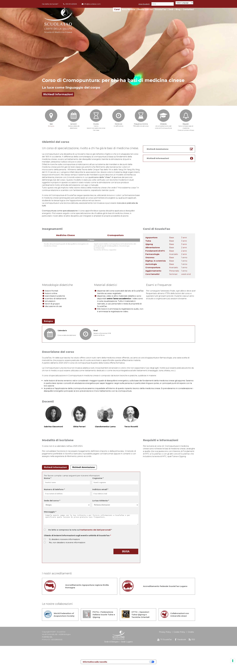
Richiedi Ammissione (83, 467)
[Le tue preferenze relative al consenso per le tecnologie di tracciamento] (232, 660)
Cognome (98, 478)
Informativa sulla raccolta (95, 662)
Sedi (170, 9)
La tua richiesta (100, 500)
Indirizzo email (100, 489)
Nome (47, 478)
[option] (118, 57)
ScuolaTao (160, 9)
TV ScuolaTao (166, 639)
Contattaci (188, 9)
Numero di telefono (54, 489)
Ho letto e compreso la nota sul (80, 530)
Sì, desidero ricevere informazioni (64, 539)
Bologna (51, 126)
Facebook (181, 639)
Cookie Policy (179, 632)
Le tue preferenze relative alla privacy (129, 662)
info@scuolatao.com (92, 4)
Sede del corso (52, 500)
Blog (178, 9)
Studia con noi (145, 9)
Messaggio (50, 512)
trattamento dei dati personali (95, 530)
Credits (191, 632)
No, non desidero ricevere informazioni (67, 542)
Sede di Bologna (111, 642)
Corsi (117, 9)
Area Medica (128, 9)
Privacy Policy (165, 632)
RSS (193, 639)
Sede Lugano (127, 642)
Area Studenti (144, 4)
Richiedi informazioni (58, 94)
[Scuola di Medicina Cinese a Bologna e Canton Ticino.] (58, 32)
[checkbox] (45, 539)
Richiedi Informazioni (55, 467)
